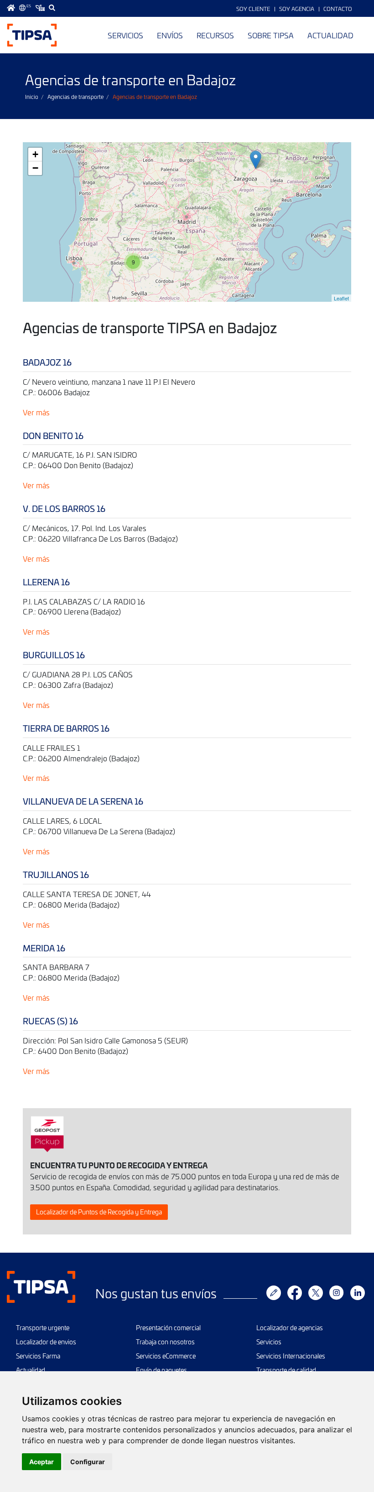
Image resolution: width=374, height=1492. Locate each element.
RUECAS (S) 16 (50, 1021)
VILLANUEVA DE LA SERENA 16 (83, 801)
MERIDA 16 (44, 948)
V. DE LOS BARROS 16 (64, 508)
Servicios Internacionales (290, 1356)
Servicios (125, 35)
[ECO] (40, 8)
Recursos (215, 35)
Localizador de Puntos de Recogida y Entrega (99, 1212)
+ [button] (35, 154)
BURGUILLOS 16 (54, 655)
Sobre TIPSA (271, 35)
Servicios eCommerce (166, 1356)
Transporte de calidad (286, 1370)
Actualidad (330, 35)
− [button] (35, 168)
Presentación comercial (168, 1327)
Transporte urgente (42, 1327)
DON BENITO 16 (53, 435)
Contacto (337, 8)
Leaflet (341, 298)
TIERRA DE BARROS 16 (66, 728)
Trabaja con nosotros (165, 1341)
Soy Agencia (296, 8)
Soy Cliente (253, 8)
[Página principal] (11, 8)
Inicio (31, 96)
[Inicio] (32, 35)
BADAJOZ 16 (47, 362)
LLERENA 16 (46, 582)
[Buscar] (52, 8)
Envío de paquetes (161, 1370)
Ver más (36, 412)
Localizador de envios (46, 1341)
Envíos (170, 35)
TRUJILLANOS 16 (56, 874)
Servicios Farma (38, 1356)
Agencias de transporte (75, 96)
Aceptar (41, 1462)
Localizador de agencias (289, 1327)
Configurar (87, 1462)
